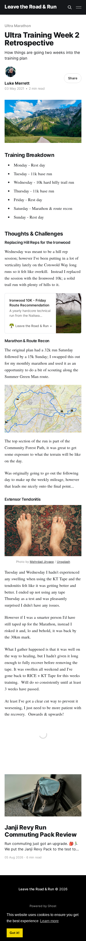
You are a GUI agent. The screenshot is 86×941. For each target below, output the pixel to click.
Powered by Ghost (43, 906)
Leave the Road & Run (30, 6)
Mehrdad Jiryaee (42, 561)
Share (72, 78)
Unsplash (63, 561)
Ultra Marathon (18, 25)
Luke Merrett (17, 83)
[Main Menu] (78, 7)
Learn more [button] (49, 921)
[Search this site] (69, 7)
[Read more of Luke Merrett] (10, 72)
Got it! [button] (14, 933)
